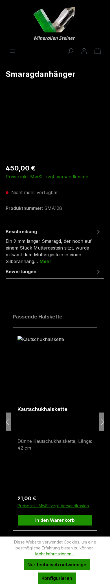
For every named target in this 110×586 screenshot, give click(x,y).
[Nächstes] (103, 422)
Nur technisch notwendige (56, 564)
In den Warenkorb (55, 520)
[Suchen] (70, 50)
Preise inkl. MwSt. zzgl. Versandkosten (47, 176)
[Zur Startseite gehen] (55, 24)
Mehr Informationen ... (55, 553)
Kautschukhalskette (42, 409)
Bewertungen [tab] (21, 271)
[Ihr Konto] (84, 50)
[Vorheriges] (7, 422)
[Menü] (12, 50)
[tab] (54, 246)
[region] (55, 127)
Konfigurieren (56, 578)
